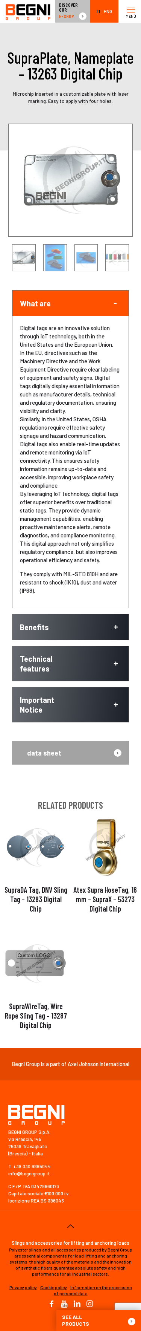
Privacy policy (23, 1287)
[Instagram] (90, 1304)
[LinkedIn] (77, 1304)
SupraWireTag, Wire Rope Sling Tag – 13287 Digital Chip (36, 1016)
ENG (108, 11)
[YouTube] (64, 1304)
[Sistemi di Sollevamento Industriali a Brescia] (28, 11)
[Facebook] (51, 1304)
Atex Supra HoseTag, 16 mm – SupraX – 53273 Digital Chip (105, 899)
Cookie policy (53, 1287)
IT (99, 11)
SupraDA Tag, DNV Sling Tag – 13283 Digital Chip (36, 899)
